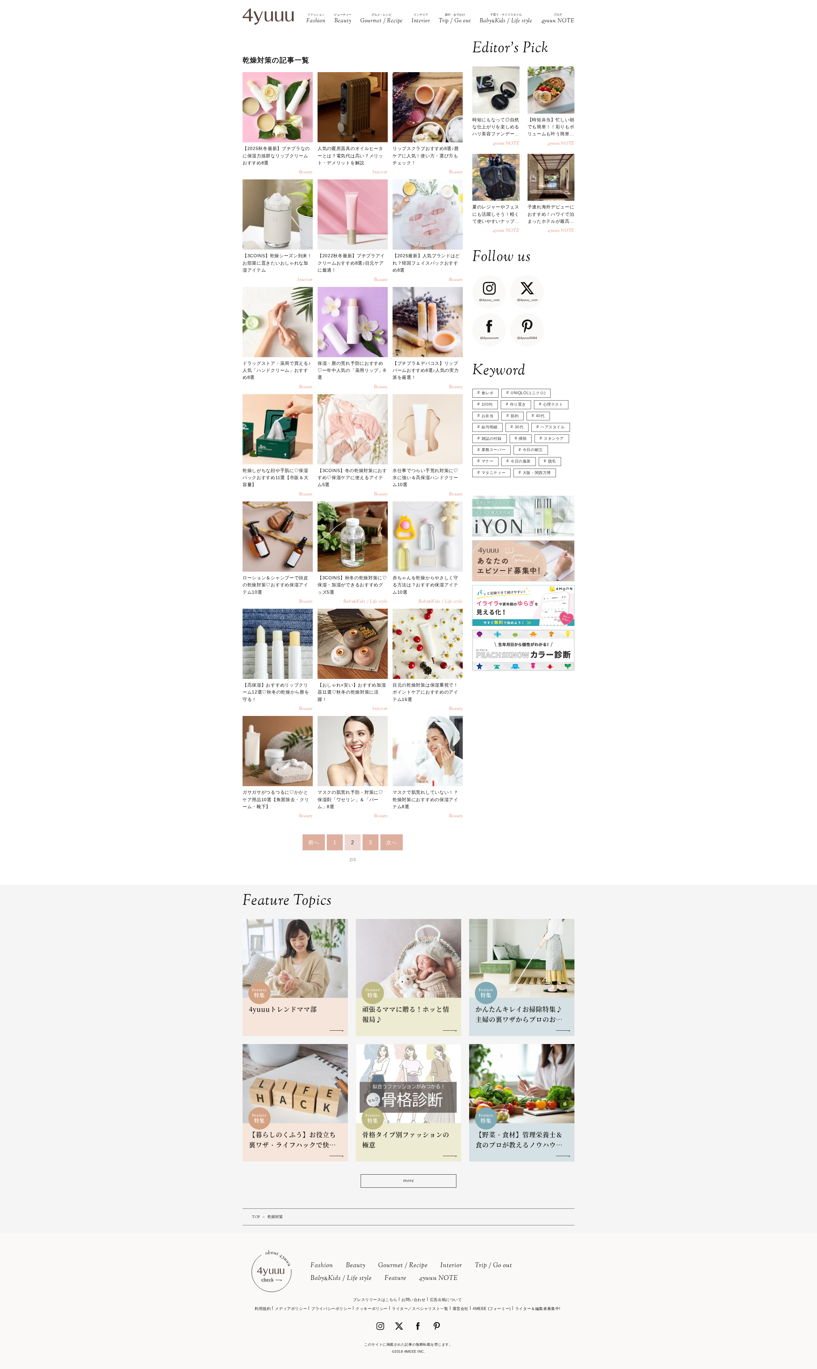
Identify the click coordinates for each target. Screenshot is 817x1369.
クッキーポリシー (372, 1308)
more (408, 1181)
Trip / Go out (493, 1265)
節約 (515, 416)
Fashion (322, 1265)
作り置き (518, 404)
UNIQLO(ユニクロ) (528, 393)
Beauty (355, 1265)
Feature (395, 1278)
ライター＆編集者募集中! (537, 1308)
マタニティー (494, 472)
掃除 (523, 438)
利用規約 (263, 1308)
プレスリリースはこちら (375, 1300)
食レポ (488, 393)
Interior (451, 1265)
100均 (487, 404)
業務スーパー (494, 450)
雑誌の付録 (492, 438)
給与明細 (490, 427)
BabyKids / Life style (341, 1278)
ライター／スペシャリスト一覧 (420, 1308)
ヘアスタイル (553, 427)
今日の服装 (521, 461)
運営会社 (460, 1308)
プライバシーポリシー (331, 1308)
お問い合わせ (413, 1300)
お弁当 (488, 416)
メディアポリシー (291, 1308)
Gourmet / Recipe (403, 1265)
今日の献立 (533, 450)
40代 (540, 416)
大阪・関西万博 (537, 472)
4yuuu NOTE (438, 1278)
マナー (488, 461)
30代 (519, 427)
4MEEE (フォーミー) (492, 1308)
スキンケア (554, 438)
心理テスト (553, 404)
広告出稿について (446, 1300)
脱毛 (552, 461)
